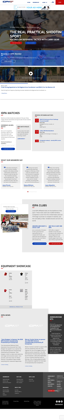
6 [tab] (33, 191)
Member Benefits (6, 379)
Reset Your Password (7, 382)
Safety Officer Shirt (10, 293)
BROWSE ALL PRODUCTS (16, 307)
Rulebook (4, 394)
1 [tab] (27, 191)
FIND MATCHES (15, 42)
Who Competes (19, 382)
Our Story (16, 390)
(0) (51, 2)
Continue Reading (4, 364)
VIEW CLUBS (10, 211)
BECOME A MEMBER (51, 390)
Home (28, 2)
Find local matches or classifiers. (6, 142)
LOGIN (59, 2)
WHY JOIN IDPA (55, 243)
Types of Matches (20, 381)
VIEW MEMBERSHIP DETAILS (40, 243)
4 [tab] (31, 191)
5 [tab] (32, 191)
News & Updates (6, 391)
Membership (36, 2)
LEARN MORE (7, 61)
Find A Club (31, 379)
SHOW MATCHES (8, 149)
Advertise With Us (18, 391)
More (44, 2)
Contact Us (17, 393)
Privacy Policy (16, 401)
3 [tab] (30, 191)
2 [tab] (29, 191)
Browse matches (27, 119)
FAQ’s (4, 393)
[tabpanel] (10, 176)
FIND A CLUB (30, 42)
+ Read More (4, 93)
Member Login (5, 381)
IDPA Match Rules (20, 379)
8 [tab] (36, 191)
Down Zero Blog (6, 390)
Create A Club (31, 381)
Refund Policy (26, 401)
